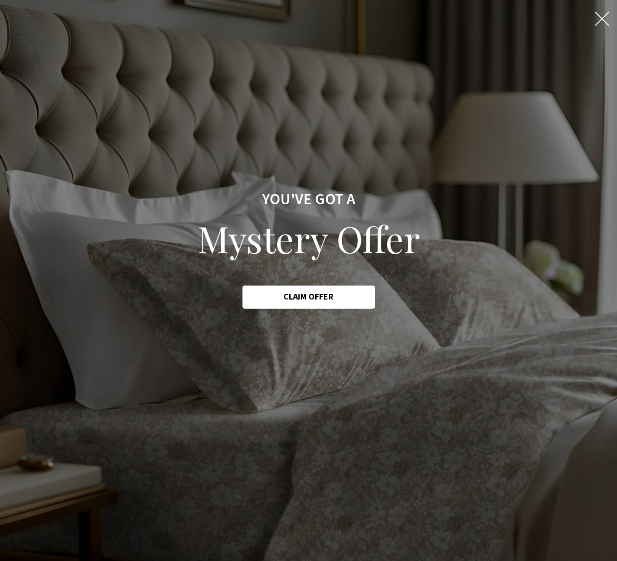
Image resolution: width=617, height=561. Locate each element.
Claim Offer (308, 297)
